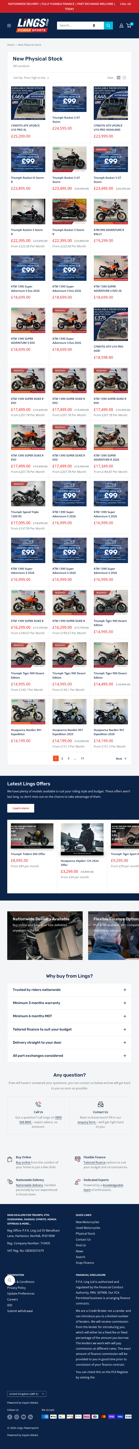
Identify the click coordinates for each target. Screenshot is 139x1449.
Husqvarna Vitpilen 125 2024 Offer (80, 863)
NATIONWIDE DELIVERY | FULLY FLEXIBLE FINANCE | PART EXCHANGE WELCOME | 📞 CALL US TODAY (69, 6)
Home (10, 44)
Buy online (23, 1162)
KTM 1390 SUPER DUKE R (27, 621)
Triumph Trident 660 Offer (28, 854)
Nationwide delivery (29, 1185)
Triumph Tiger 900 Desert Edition (110, 623)
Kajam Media (30, 1402)
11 (82, 758)
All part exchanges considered (38, 1056)
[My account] (121, 26)
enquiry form (87, 1122)
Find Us (81, 1245)
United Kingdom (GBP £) (23, 1394)
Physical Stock (85, 1234)
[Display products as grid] (118, 77)
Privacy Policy (16, 1288)
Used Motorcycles (88, 1228)
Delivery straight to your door (37, 1042)
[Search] (108, 26)
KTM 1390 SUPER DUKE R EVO (27, 401)
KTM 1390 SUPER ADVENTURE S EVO (23, 341)
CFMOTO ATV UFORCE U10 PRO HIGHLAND (108, 127)
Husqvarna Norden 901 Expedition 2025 (67, 732)
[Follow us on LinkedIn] (30, 1416)
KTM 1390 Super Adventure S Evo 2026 (25, 288)
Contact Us (83, 1239)
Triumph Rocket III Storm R (27, 180)
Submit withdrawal (20, 1311)
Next (119, 758)
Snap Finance (85, 1263)
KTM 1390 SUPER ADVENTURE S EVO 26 (108, 288)
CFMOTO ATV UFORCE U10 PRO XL (25, 127)
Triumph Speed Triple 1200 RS (25, 514)
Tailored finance (95, 1162)
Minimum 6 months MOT (32, 1016)
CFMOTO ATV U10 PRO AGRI (108, 348)
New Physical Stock (29, 44)
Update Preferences (21, 1293)
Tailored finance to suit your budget (42, 1029)
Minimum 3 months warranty (36, 1003)
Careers (12, 1299)
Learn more (21, 808)
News (79, 1251)
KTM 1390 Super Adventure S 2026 (64, 514)
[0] (129, 25)
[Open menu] (9, 25)
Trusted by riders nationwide (37, 990)
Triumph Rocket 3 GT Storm (66, 119)
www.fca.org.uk (105, 1377)
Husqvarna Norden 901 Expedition (26, 732)
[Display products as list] (124, 77)
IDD (9, 1305)
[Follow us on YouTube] (23, 1416)
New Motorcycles (87, 1222)
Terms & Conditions (20, 1282)
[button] (93, 26)
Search (80, 1257)
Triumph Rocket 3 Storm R (27, 232)
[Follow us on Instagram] (16, 1416)
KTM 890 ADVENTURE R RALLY (109, 232)
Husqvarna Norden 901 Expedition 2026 (109, 732)
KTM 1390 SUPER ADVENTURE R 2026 (106, 457)
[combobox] (80, 26)
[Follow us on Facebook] (9, 1416)
